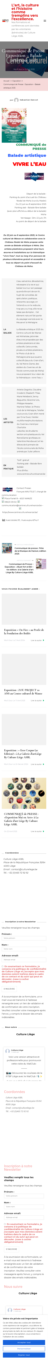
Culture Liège (17, 1050)
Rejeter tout (24, 1355)
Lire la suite (36, 640)
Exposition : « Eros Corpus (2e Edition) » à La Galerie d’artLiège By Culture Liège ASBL (22, 754)
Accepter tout (24, 1342)
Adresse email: (10, 955)
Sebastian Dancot (29, 100)
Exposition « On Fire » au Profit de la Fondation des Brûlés (24, 631)
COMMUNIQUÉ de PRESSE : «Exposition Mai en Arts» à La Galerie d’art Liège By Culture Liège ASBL (21, 819)
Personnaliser (24, 1349)
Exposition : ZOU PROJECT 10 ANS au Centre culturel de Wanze (23, 691)
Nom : (5, 945)
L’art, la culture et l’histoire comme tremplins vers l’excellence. (25, 12)
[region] (24, 1337)
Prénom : (7, 934)
